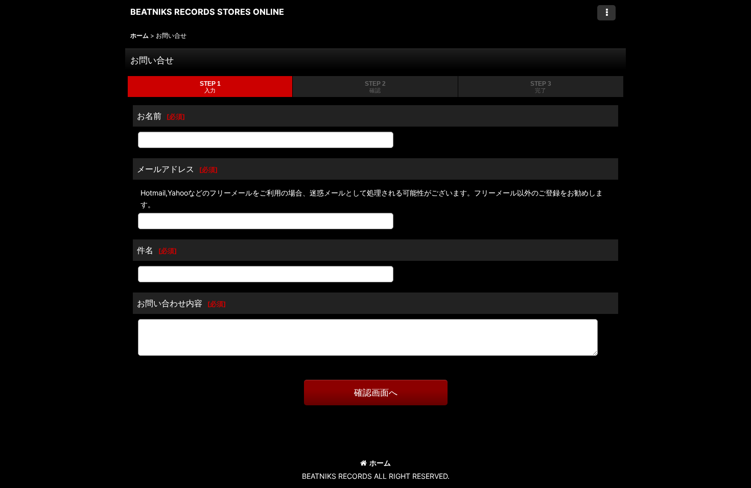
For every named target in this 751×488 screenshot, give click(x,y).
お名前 (149, 116)
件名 (145, 250)
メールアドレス (165, 169)
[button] (606, 12)
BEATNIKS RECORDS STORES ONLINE (207, 12)
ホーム (380, 462)
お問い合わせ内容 (169, 303)
